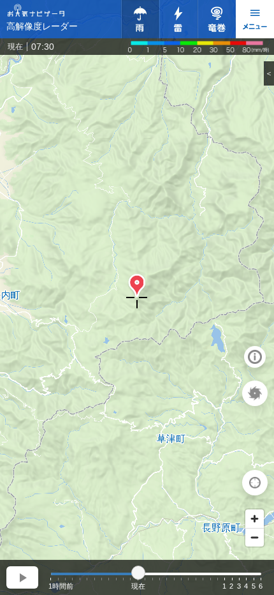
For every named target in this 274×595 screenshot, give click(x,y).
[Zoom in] (254, 518)
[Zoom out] (254, 537)
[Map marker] (137, 286)
